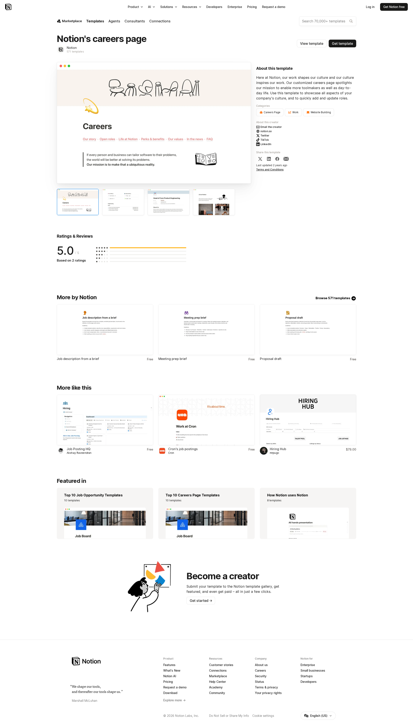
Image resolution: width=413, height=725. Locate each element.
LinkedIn (265, 144)
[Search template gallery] (351, 21)
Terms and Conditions (270, 169)
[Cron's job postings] (206, 420)
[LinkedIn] (269, 159)
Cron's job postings (183, 449)
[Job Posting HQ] (105, 420)
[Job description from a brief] (105, 329)
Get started (201, 600)
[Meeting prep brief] (206, 329)
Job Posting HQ (78, 449)
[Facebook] (277, 159)
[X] (260, 159)
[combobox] (327, 21)
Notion (72, 48)
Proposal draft (270, 359)
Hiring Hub (278, 449)
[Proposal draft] (308, 329)
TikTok (264, 139)
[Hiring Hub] (308, 420)
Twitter (264, 135)
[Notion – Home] (8, 7)
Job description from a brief (78, 359)
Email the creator (271, 127)
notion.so (266, 131)
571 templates (75, 51)
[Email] (286, 159)
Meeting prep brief (172, 359)
